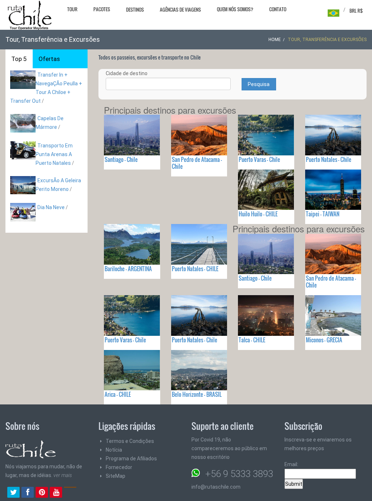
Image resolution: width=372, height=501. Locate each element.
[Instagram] (70, 493)
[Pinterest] (42, 493)
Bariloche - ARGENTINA (128, 269)
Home (274, 39)
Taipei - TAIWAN (322, 214)
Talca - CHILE (252, 340)
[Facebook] (27, 493)
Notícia (114, 450)
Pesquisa (259, 84)
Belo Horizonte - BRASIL (197, 394)
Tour (72, 9)
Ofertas (49, 58)
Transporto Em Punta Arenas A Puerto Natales (54, 154)
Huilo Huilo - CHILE (258, 214)
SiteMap (115, 476)
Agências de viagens (180, 9)
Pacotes (101, 9)
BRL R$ (356, 10)
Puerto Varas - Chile (259, 159)
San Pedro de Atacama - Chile (197, 162)
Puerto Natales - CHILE (195, 269)
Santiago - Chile (121, 159)
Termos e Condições (130, 441)
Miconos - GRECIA (324, 340)
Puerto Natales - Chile (328, 159)
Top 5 (19, 58)
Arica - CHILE (118, 394)
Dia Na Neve (51, 207)
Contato (277, 9)
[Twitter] (13, 493)
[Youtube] (56, 493)
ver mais (62, 475)
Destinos (135, 9)
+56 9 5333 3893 (239, 473)
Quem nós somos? (235, 9)
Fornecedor (119, 467)
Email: (291, 464)
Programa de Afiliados (131, 458)
